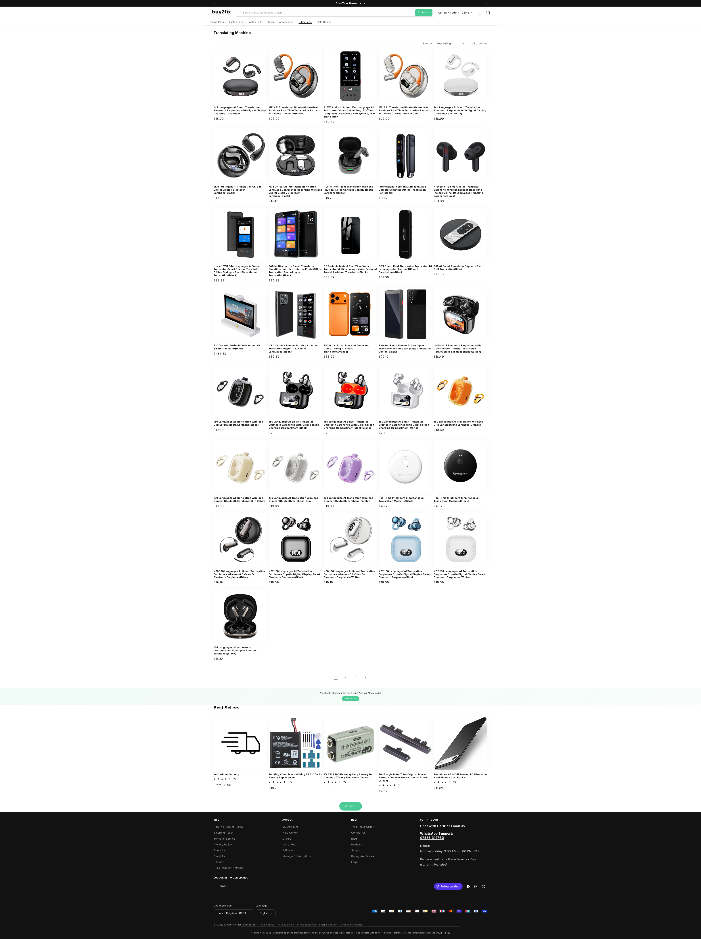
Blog (354, 838)
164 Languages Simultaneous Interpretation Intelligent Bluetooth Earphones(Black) (236, 650)
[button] (488, 13)
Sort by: (428, 43)
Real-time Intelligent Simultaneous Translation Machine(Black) (456, 499)
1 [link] (335, 677)
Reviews (356, 844)
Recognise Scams (362, 856)
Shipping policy (328, 924)
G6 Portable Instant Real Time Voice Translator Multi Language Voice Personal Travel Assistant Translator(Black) (350, 269)
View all (350, 806)
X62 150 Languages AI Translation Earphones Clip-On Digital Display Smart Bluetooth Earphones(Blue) (404, 574)
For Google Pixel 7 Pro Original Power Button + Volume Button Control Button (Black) (403, 777)
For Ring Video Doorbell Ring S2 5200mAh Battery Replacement (295, 776)
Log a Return (290, 844)
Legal (354, 862)
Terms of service (306, 924)
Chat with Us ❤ (433, 826)
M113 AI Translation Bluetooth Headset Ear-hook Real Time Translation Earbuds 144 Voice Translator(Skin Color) (404, 110)
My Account (290, 826)
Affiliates (288, 850)
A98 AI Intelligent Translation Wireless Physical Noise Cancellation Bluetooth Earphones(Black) (348, 189)
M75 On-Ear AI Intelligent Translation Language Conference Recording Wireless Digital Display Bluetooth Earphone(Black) (295, 191)
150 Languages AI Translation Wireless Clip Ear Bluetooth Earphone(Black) (238, 423)
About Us (220, 850)
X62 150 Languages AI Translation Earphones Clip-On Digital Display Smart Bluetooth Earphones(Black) (294, 574)
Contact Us (358, 832)
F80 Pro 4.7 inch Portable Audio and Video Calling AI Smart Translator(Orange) (346, 348)
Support (356, 850)
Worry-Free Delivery (226, 774)
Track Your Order (362, 826)
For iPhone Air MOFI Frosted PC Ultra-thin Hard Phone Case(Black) (460, 776)
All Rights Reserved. (244, 924)
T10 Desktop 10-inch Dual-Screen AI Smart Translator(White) (237, 347)
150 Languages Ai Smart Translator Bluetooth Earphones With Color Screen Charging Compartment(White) (404, 424)
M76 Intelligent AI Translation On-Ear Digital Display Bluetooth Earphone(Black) (237, 189)
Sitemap (219, 862)
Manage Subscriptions (296, 856)
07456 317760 (432, 838)
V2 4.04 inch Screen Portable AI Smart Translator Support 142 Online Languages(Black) (293, 348)
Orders (286, 838)
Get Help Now (350, 699)
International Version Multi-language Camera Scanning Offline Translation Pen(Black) (402, 189)
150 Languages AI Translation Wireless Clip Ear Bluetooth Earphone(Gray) (293, 499)
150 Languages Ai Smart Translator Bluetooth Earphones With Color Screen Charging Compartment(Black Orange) (349, 424)
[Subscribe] (275, 886)
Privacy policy (285, 924)
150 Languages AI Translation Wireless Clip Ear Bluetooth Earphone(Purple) (348, 499)
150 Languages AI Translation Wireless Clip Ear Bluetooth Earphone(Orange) (458, 423)
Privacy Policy (223, 844)
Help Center (290, 832)
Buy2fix (228, 924)
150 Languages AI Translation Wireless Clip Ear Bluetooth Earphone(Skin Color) (239, 499)
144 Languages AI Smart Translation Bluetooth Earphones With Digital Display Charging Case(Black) (240, 110)
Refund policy (267, 924)
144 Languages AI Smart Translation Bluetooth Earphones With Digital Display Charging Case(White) (460, 110)
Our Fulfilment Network (229, 868)
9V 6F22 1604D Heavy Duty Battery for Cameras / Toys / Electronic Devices (348, 776)
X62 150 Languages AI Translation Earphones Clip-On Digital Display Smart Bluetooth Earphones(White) (459, 574)
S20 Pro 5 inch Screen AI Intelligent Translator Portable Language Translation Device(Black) (405, 348)
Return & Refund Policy (228, 826)
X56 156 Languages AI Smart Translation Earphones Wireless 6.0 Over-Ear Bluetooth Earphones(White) (349, 574)
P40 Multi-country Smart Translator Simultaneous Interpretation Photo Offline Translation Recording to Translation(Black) (295, 271)
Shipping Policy (224, 832)
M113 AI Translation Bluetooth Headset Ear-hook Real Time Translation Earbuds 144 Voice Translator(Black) (294, 110)
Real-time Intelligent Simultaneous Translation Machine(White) (401, 499)
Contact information (351, 924)
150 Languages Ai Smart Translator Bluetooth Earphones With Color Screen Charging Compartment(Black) (294, 424)
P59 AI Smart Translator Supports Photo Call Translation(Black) (459, 268)
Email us (458, 826)
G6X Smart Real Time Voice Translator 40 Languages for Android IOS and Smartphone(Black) (405, 269)
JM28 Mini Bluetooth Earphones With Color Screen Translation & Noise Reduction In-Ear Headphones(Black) (457, 348)
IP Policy (445, 933)
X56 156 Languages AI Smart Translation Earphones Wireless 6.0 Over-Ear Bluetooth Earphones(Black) (239, 574)
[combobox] (328, 12)
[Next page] (365, 677)
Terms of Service (224, 838)
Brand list (220, 856)
